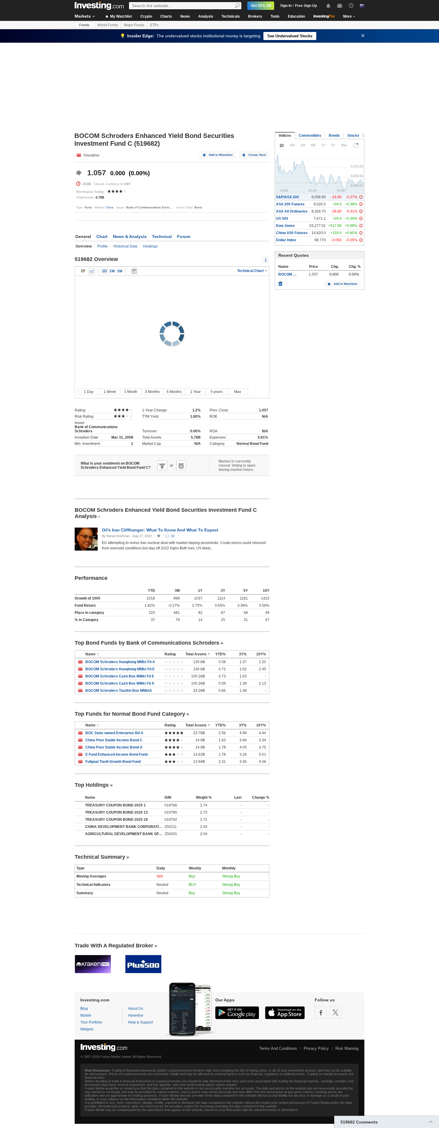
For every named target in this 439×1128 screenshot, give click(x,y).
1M (119, 271)
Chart (102, 236)
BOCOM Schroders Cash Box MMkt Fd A (119, 683)
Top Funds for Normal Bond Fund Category (130, 714)
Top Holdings (92, 785)
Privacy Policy (316, 1048)
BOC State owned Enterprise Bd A (114, 733)
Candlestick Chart (83, 271)
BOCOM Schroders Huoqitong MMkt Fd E (120, 669)
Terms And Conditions (278, 1048)
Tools (275, 16)
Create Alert (257, 154)
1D (104, 271)
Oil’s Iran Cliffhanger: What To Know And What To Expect (161, 530)
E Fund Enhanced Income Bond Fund (116, 754)
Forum (183, 236)
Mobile (85, 1015)
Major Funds (134, 25)
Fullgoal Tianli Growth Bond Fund (113, 762)
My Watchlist (120, 16)
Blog (84, 1008)
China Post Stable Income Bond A (113, 747)
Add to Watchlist (220, 154)
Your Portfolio (91, 1022)
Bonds (334, 135)
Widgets (86, 1029)
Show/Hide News (134, 271)
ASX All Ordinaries (292, 211)
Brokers (255, 16)
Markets (83, 16)
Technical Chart (251, 271)
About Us (135, 1008)
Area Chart (91, 271)
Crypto (146, 16)
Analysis (205, 16)
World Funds (107, 25)
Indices (285, 135)
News (185, 16)
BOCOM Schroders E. (296, 274)
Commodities (310, 135)
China (109, 207)
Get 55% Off (261, 6)
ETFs (154, 25)
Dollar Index (286, 240)
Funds (84, 25)
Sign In (285, 6)
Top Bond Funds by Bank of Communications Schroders (147, 643)
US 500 (282, 218)
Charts (166, 16)
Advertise (135, 1015)
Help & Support (140, 1022)
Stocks (353, 135)
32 (172, 535)
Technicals (231, 16)
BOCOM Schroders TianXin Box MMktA (118, 691)
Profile (102, 246)
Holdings (150, 246)
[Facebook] (321, 1012)
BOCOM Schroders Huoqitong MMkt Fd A (120, 662)
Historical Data (125, 246)
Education (296, 16)
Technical (162, 236)
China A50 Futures (292, 233)
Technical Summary (100, 857)
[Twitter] (335, 1012)
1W (112, 271)
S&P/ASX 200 (287, 197)
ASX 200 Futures (290, 204)
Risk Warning (346, 1048)
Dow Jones (285, 226)
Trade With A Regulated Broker (114, 946)
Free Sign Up (306, 6)
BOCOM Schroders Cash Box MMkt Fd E (119, 676)
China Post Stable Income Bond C (113, 740)
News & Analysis (130, 236)
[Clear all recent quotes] (280, 282)
